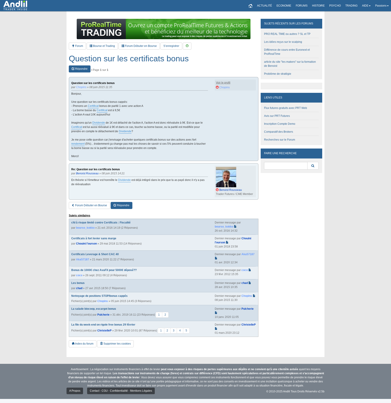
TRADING (351, 5)
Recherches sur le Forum (279, 139)
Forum (78, 46)
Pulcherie (103, 314)
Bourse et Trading (103, 46)
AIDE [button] (365, 5)
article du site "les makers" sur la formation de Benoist (290, 63)
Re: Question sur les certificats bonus (95, 169)
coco (79, 275)
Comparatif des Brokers (278, 131)
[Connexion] (187, 46)
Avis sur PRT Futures (277, 116)
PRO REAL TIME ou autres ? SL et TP (287, 34)
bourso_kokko (85, 227)
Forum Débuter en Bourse (140, 46)
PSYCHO (335, 5)
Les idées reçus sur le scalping (283, 41)
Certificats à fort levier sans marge (93, 238)
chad (79, 288)
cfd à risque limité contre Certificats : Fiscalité (101, 222)
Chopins (102, 301)
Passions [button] (380, 5)
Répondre (81, 68)
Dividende (98, 122)
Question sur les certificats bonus (129, 58)
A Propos (74, 390)
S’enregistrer (171, 46)
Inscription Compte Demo (279, 123)
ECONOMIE (284, 5)
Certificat (93, 106)
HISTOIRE (318, 5)
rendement (78, 143)
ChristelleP (104, 330)
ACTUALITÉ (264, 5)
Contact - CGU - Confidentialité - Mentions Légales (121, 390)
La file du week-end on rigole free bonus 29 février (103, 324)
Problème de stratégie (277, 73)
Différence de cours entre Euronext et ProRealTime (287, 51)
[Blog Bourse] (15, 5)
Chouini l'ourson (86, 243)
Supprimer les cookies (117, 343)
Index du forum (83, 343)
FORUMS (302, 5)
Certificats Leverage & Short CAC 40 (95, 254)
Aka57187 (82, 259)
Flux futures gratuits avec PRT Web (285, 108)
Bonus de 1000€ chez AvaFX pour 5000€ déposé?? (104, 270)
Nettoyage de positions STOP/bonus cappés (99, 295)
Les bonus (78, 283)
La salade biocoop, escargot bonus (93, 308)
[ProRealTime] (163, 29)
